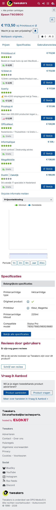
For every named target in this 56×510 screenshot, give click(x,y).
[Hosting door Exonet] (15, 420)
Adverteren (8, 434)
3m (20, 263)
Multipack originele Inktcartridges (11, 36)
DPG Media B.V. (38, 499)
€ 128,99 (50, 124)
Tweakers (7, 499)
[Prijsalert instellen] (35, 30)
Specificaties (23, 44)
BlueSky (10, 468)
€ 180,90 (50, 175)
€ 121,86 (51, 106)
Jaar (34, 263)
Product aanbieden (16, 392)
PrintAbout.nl (8, 53)
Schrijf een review (13, 366)
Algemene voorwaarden (15, 447)
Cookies (6, 455)
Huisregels (8, 442)
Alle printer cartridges (13, 10)
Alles (42, 263)
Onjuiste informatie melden (15, 193)
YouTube (11, 472)
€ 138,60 (50, 159)
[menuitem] (38, 3)
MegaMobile (8, 159)
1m (14, 263)
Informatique (8, 141)
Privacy (6, 451)
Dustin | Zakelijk (10, 175)
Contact (6, 438)
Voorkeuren (20, 455)
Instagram (11, 476)
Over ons (18, 438)
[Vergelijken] (52, 19)
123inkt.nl (6, 71)
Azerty (4, 88)
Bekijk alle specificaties (16, 334)
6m (27, 263)
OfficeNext (7, 124)
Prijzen (6, 44)
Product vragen (41, 392)
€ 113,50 (51, 53)
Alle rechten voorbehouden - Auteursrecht (24, 502)
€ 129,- (51, 141)
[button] (3, 3)
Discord (10, 485)
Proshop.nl (7, 106)
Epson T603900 (12, 14)
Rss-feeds (11, 480)
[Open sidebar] (54, 9)
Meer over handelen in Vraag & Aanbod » (25, 398)
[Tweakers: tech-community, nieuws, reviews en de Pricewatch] (17, 3)
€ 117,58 (51, 88)
